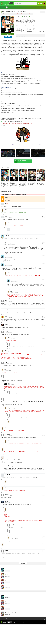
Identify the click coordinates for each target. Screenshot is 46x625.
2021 (29, 16)
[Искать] (35, 3)
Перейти (24, 194)
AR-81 (5, 203)
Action (24, 17)
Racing (31, 17)
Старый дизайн (23, 563)
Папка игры (35, 17)
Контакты (2, 618)
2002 (22, 16)
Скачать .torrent (7, 34)
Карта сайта (8, 618)
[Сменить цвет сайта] (40, 3)
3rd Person (20, 17)
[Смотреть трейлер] (8, 153)
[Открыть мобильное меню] (44, 3)
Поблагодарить (8, 36)
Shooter (27, 17)
